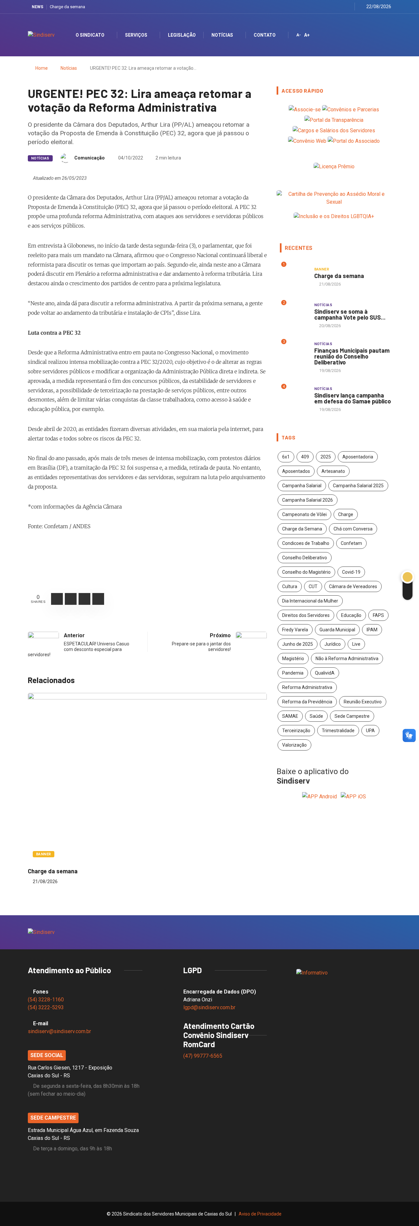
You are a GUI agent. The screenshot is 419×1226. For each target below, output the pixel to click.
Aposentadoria (357, 456)
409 (305, 456)
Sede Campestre (352, 716)
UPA (370, 730)
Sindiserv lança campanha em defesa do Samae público (352, 398)
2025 (325, 456)
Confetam (351, 543)
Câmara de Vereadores (353, 586)
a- (298, 35)
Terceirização (296, 730)
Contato (265, 35)
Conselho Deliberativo (304, 557)
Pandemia (292, 673)
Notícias (222, 35)
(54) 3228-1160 (46, 999)
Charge (345, 514)
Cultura (289, 586)
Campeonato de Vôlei (304, 514)
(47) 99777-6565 (203, 1056)
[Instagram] (331, 6)
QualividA (325, 673)
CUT (313, 586)
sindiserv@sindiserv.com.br (59, 1031)
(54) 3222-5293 (46, 1007)
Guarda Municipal (337, 629)
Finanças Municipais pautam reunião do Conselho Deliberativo (352, 356)
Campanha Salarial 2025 (358, 485)
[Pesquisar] (380, 35)
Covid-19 (351, 572)
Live (356, 644)
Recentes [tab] (299, 248)
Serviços (136, 35)
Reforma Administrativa (307, 687)
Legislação (182, 35)
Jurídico (332, 644)
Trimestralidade (338, 730)
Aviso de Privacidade (260, 1214)
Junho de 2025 (297, 644)
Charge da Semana (302, 528)
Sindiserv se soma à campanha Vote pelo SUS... (350, 314)
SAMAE (290, 716)
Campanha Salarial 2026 (307, 500)
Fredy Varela (295, 629)
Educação (351, 615)
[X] (323, 6)
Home (41, 68)
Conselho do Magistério (306, 572)
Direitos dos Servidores (306, 615)
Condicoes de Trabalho (305, 543)
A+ (307, 35)
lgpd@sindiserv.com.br (209, 1007)
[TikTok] (348, 6)
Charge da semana (67, 6)
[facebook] (315, 6)
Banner (43, 854)
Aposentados (296, 471)
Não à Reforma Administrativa (347, 658)
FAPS (378, 615)
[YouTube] (339, 6)
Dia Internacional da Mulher (310, 601)
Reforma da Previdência (307, 701)
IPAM (372, 629)
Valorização (294, 745)
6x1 (286, 456)
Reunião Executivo (363, 701)
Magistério (293, 658)
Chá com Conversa (353, 528)
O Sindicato (90, 35)
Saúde (316, 716)
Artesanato (333, 471)
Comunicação (89, 157)
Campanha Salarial (301, 485)
